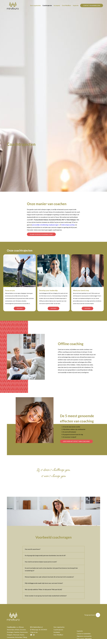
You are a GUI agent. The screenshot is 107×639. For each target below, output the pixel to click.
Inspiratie (75, 5)
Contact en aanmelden (91, 5)
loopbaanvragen (54, 225)
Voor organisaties (35, 5)
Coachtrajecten (47, 5)
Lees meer (19, 308)
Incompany (57, 5)
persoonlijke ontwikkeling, (40, 225)
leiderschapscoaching (67, 225)
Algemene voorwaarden (84, 636)
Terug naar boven (89, 615)
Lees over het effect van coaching (76, 441)
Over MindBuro (66, 5)
